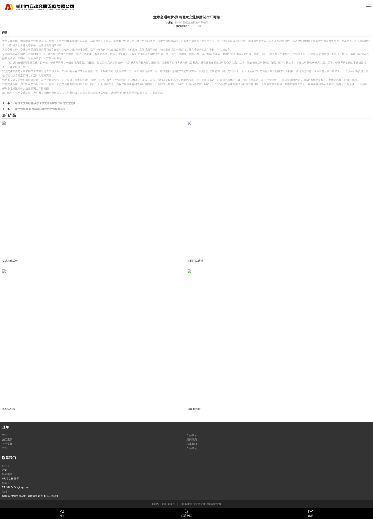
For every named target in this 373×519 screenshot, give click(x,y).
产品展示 (191, 435)
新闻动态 (191, 439)
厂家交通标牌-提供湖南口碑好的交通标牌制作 (39, 109)
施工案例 (7, 439)
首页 (4, 435)
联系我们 (191, 443)
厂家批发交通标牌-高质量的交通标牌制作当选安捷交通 (44, 103)
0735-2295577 (11, 478)
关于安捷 (7, 443)
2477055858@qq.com (15, 487)
